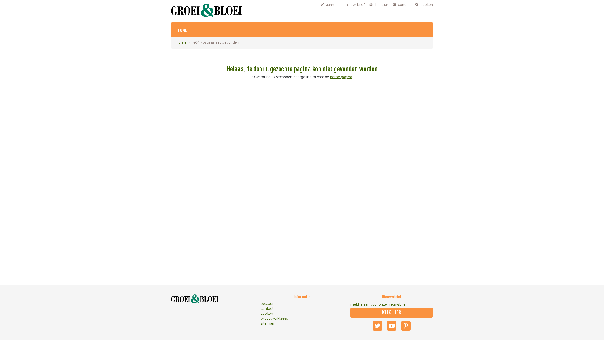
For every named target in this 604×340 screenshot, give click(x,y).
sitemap (267, 323)
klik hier (391, 312)
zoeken (267, 313)
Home (182, 30)
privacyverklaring (274, 318)
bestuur (267, 304)
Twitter (377, 326)
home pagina (341, 77)
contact (267, 308)
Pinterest (406, 326)
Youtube (391, 326)
